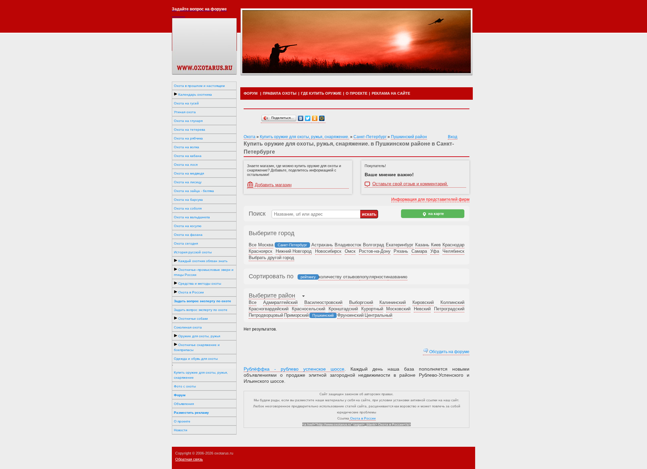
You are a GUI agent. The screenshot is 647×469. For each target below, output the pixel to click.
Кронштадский (343, 308)
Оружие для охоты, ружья (198, 336)
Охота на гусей (186, 103)
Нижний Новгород (294, 251)
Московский (398, 308)
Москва (265, 244)
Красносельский (308, 308)
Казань (422, 244)
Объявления (184, 404)
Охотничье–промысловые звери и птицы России (204, 272)
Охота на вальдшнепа (192, 217)
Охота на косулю (188, 226)
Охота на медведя (189, 173)
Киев (436, 244)
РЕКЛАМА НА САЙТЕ (391, 93)
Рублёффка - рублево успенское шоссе (294, 369)
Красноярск (260, 251)
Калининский (392, 302)
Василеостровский (323, 302)
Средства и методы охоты (199, 283)
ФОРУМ (250, 93)
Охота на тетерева (189, 129)
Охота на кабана (188, 156)
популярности (374, 276)
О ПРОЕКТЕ (356, 93)
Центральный (378, 315)
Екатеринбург (399, 244)
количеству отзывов (339, 276)
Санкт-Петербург (370, 136)
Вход (452, 136)
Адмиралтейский (280, 302)
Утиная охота (185, 112)
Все (252, 244)
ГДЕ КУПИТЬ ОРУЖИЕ (321, 93)
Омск (350, 251)
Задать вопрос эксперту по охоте (200, 310)
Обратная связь (189, 459)
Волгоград (373, 244)
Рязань (401, 251)
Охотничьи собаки (192, 318)
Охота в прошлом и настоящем (199, 86)
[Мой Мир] (322, 118)
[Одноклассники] (314, 118)
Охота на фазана (188, 235)
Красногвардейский (268, 308)
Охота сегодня (186, 243)
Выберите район (272, 295)
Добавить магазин (273, 184)
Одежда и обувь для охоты (196, 359)
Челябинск (453, 251)
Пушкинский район (409, 136)
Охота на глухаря (188, 121)
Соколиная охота (188, 327)
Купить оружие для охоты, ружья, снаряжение (201, 375)
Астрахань (322, 244)
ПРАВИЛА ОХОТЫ (280, 93)
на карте (435, 214)
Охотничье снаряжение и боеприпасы (197, 347)
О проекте (182, 421)
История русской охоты (193, 252)
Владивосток (348, 244)
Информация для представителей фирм (430, 199)
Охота (249, 136)
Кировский (423, 302)
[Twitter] (307, 118)
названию (397, 276)
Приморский (296, 315)
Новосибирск (328, 251)
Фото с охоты (185, 386)
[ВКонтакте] (300, 118)
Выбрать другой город (271, 257)
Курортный (372, 308)
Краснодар (453, 244)
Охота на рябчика (188, 138)
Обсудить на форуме (448, 351)
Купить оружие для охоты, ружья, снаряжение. (304, 136)
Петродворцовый (266, 315)
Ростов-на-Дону (375, 251)
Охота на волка (186, 147)
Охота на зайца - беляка (194, 191)
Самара (419, 251)
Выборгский (361, 302)
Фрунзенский (350, 315)
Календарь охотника (194, 94)
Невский (422, 308)
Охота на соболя (188, 208)
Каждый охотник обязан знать (202, 261)
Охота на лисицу (188, 182)
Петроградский (449, 308)
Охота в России (190, 292)
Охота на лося (185, 164)
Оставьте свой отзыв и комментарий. (410, 184)
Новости (180, 430)
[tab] (272, 296)
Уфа (434, 251)
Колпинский (452, 302)
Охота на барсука (188, 199)
